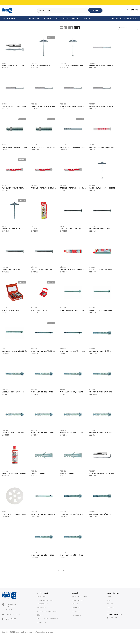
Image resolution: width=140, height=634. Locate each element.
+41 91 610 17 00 (117, 18)
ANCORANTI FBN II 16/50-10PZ (100, 392)
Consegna (76, 611)
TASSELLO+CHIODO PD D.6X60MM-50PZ (46, 106)
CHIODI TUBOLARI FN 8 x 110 (99, 229)
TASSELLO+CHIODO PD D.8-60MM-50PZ (17, 106)
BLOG (57, 18)
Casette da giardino (44, 600)
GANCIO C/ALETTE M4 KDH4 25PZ (102, 188)
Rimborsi (75, 604)
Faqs (108, 600)
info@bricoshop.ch (132, 18)
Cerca (109, 596)
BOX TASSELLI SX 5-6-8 (10, 310)
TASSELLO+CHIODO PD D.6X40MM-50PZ (75, 106)
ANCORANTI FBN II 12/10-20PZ (71, 433)
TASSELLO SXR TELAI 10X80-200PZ (72, 147)
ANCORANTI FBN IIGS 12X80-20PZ (43, 351)
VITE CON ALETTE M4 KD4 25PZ (72, 65)
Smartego (49, 632)
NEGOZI (65, 18)
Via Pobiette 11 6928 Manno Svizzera (10, 607)
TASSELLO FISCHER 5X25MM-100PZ (102, 147)
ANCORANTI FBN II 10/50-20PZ (100, 433)
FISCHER (4, 63)
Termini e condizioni (79, 596)
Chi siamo (111, 604)
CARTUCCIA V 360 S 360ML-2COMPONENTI (105, 270)
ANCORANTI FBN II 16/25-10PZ (13, 433)
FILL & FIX (34, 229)
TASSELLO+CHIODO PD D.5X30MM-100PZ (104, 106)
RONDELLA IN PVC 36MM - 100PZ (14, 514)
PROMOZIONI (34, 18)
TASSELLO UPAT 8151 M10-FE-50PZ (43, 147)
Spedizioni (76, 607)
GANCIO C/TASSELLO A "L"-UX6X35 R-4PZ (105, 473)
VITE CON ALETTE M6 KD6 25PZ (42, 65)
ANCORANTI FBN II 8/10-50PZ (42, 392)
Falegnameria (42, 604)
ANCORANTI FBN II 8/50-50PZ (13, 392)
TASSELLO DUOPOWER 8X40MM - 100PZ (16, 188)
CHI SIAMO (47, 18)
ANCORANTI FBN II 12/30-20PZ (100, 514)
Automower (41, 596)
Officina (40, 615)
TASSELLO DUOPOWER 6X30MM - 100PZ (45, 188)
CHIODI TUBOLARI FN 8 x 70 (70, 229)
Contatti (110, 611)
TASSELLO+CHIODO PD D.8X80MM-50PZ (104, 65)
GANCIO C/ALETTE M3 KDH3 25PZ (14, 229)
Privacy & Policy (78, 600)
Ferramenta (41, 607)
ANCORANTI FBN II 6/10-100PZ (71, 392)
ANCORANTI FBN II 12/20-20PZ (42, 555)
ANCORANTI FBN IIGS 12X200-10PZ (44, 514)
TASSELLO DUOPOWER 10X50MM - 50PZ (75, 188)
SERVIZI (75, 18)
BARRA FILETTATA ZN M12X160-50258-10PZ (105, 310)
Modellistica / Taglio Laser (47, 611)
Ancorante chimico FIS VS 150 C (14, 473)
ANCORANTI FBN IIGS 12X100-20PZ (73, 351)
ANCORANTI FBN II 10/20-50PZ (71, 555)
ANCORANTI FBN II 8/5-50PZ (100, 351)
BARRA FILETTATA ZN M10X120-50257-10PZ (18, 351)
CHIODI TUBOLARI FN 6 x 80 (12, 270)
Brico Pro (110, 607)
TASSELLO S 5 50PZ (67, 473)
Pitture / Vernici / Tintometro (47, 619)
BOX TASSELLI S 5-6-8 (39, 310)
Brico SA (63, 226)
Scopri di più (41, 622)
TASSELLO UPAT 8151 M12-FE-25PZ (14, 147)
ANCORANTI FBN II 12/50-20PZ (42, 433)
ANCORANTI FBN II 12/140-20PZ (72, 514)
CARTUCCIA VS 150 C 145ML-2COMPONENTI (77, 270)
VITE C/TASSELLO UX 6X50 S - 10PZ (15, 65)
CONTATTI (86, 18)
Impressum (76, 615)
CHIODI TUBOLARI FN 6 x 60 (41, 270)
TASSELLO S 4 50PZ (38, 473)
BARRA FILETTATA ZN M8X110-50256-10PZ (75, 310)
